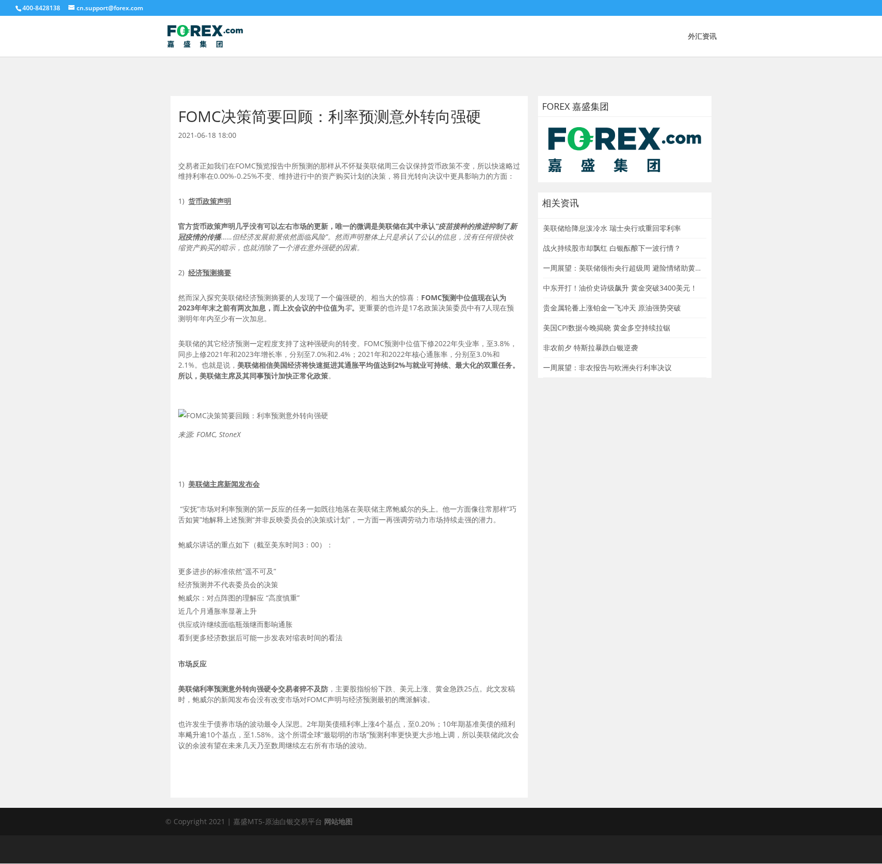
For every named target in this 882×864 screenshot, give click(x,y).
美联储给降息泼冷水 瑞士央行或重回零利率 (612, 228)
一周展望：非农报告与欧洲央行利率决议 (607, 367)
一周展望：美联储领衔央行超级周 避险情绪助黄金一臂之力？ (640, 268)
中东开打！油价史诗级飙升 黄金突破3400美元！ (620, 288)
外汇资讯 (702, 37)
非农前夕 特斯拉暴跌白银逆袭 (590, 347)
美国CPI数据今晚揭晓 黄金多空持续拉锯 (606, 327)
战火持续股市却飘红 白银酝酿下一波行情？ (612, 248)
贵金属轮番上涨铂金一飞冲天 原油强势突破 (612, 308)
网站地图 (338, 821)
